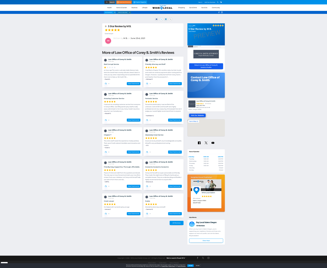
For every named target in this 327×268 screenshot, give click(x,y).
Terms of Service (174, 263)
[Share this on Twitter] (161, 19)
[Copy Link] (170, 19)
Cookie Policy (165, 266)
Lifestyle (144, 7)
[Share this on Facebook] (156, 19)
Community (216, 7)
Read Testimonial (133, 83)
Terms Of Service (182, 266)
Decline (198, 265)
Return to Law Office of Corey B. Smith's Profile (206, 66)
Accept (190, 265)
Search (112, 2)
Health (109, 7)
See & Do (204, 7)
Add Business (210, 2)
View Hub (206, 240)
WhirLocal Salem (208, 193)
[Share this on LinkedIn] (165, 19)
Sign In (200, 2)
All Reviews (177, 223)
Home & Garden (121, 7)
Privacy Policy (172, 266)
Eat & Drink (193, 7)
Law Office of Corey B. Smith (119, 59)
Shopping (181, 7)
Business (134, 7)
